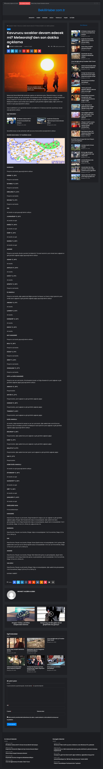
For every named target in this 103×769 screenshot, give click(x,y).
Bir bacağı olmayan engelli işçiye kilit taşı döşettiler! (87, 154)
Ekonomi (44, 17)
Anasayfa (31, 17)
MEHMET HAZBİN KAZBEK (16, 46)
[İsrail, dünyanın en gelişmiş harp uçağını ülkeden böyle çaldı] (75, 107)
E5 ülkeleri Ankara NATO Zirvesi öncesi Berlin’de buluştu (24, 121)
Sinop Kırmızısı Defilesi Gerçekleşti (53, 667)
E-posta (9, 711)
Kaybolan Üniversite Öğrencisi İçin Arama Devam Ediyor (55, 121)
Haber (38, 17)
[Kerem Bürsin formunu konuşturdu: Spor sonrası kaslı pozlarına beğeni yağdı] (75, 98)
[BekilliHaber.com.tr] (51, 10)
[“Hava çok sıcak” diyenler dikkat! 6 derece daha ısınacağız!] (75, 90)
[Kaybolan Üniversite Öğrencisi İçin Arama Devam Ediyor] (41, 121)
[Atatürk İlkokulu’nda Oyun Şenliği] (75, 162)
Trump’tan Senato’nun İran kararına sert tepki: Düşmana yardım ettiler (35, 668)
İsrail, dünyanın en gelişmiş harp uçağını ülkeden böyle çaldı (87, 106)
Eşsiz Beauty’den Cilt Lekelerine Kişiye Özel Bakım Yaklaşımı (87, 133)
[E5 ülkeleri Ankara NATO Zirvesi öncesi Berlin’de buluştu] (11, 121)
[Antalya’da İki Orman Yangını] (75, 147)
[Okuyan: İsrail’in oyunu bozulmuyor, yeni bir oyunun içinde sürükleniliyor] (75, 124)
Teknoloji (59, 17)
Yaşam (66, 17)
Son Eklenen (83, 25)
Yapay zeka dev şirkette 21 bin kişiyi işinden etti (88, 175)
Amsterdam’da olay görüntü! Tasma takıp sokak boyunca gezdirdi (88, 168)
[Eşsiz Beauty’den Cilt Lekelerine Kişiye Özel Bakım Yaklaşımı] (75, 134)
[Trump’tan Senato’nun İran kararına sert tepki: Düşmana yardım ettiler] (36, 660)
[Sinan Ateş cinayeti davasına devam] (16, 643)
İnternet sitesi (40, 711)
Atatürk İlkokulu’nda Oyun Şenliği (87, 161)
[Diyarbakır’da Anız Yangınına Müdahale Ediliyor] (36, 643)
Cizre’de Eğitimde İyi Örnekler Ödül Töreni (55, 639)
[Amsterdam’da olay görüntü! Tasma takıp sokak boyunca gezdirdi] (75, 169)
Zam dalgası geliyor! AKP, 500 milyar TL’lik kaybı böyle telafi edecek (87, 115)
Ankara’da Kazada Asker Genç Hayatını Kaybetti (14, 667)
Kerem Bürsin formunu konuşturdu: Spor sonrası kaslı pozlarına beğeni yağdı (88, 98)
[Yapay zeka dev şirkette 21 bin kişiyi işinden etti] (75, 177)
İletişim (72, 17)
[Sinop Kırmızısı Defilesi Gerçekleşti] (56, 660)
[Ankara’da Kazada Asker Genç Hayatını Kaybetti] (16, 660)
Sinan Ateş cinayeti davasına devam (15, 650)
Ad (8, 705)
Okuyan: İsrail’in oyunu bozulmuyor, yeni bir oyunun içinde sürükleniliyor (88, 124)
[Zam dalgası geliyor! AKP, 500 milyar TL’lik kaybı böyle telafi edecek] (75, 115)
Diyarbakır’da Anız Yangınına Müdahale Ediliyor (35, 650)
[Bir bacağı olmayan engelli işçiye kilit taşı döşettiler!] (75, 155)
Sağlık (51, 17)
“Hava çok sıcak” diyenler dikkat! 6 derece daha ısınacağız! (88, 89)
